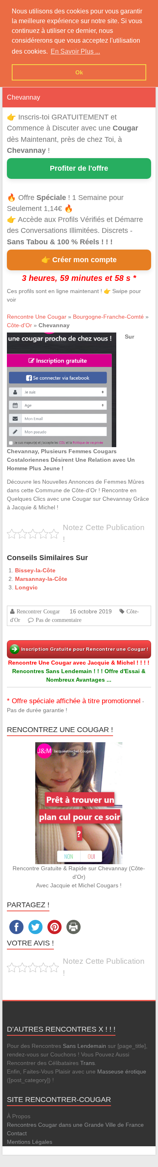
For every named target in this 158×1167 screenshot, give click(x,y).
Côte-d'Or (19, 325)
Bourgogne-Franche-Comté (108, 316)
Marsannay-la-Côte (41, 579)
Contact (17, 1133)
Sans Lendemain (84, 1046)
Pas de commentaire (58, 620)
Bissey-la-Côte (35, 570)
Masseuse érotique (121, 1071)
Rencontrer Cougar (38, 611)
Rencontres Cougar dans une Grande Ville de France (75, 1124)
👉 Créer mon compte (79, 260)
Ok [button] (79, 72)
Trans (87, 1063)
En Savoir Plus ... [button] (75, 51)
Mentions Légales (29, 1142)
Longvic (26, 587)
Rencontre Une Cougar (36, 316)
